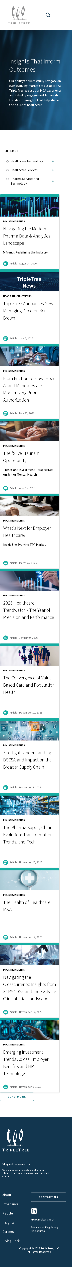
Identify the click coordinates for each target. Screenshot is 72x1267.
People (7, 1213)
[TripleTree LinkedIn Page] (34, 1212)
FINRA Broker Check (42, 1220)
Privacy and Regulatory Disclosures (44, 1229)
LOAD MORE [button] (17, 1097)
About (6, 1195)
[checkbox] (8, 160)
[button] (48, 15)
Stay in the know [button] (13, 1164)
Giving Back (11, 1240)
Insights (8, 1222)
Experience (10, 1204)
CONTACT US (48, 1197)
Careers (8, 1231)
